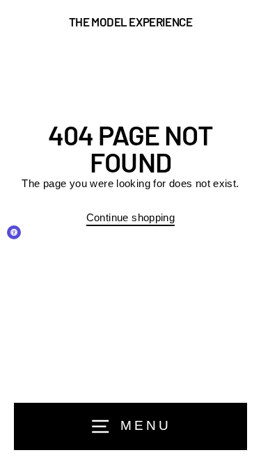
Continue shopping (130, 217)
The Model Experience (131, 22)
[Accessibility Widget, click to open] (14, 232)
